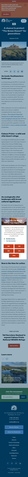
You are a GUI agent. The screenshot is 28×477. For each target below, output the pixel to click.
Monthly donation (10, 239)
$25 (9, 246)
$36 (19, 246)
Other (14, 255)
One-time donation (11, 241)
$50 (9, 251)
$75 (19, 251)
